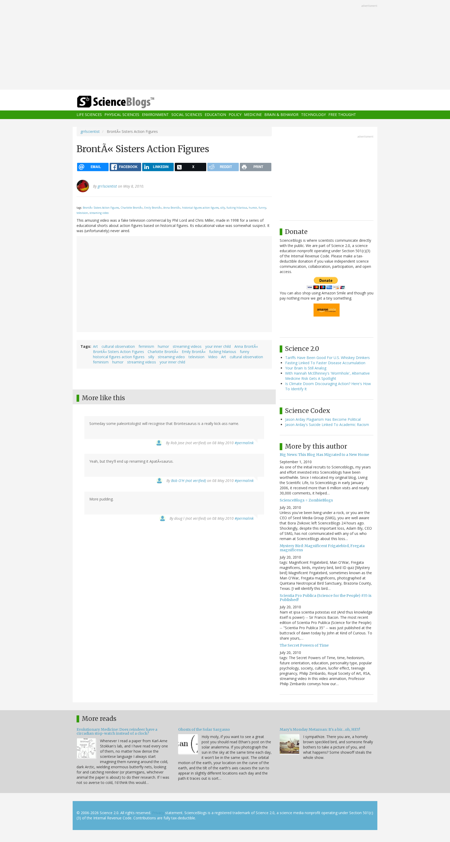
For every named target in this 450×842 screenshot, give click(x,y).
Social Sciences (186, 114)
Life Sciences (89, 114)
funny (262, 207)
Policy (235, 114)
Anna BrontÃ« (171, 207)
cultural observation (118, 346)
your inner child (218, 346)
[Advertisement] (225, 45)
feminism (146, 346)
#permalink (244, 442)
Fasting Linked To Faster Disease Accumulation (325, 362)
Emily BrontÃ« (153, 207)
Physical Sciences (121, 114)
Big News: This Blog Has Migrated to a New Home (324, 454)
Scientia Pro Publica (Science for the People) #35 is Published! (325, 597)
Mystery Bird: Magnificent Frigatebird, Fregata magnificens (322, 547)
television (82, 213)
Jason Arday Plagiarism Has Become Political (323, 419)
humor (253, 207)
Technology (313, 114)
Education (215, 114)
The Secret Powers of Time (304, 645)
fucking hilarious (237, 207)
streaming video (99, 213)
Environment (155, 114)
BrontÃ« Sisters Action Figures (101, 207)
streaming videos (187, 346)
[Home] (126, 102)
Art (95, 346)
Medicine (253, 114)
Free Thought (342, 114)
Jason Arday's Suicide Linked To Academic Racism (327, 424)
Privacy (158, 812)
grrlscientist (90, 131)
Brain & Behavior (281, 114)
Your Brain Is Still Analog (305, 368)
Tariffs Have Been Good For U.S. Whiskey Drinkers (327, 357)
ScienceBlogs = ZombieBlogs (306, 500)
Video (212, 356)
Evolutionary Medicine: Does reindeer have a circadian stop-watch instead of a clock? (117, 731)
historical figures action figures (200, 207)
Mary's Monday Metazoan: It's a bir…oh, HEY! (320, 729)
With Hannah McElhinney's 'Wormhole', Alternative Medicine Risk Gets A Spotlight (327, 376)
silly (222, 207)
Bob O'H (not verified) (188, 480)
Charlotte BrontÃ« (132, 207)
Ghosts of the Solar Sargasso (204, 729)
